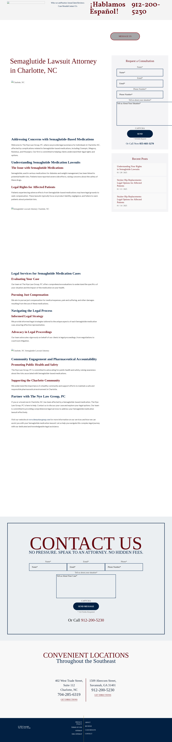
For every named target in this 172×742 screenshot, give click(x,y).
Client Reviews (78, 3)
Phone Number (139, 89)
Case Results (63, 6)
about (87, 722)
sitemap (78, 731)
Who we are (56, 3)
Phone (124, 562)
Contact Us (72, 6)
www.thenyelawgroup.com (39, 420)
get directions (69, 700)
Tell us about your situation (140, 100)
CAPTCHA (140, 128)
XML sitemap (77, 734)
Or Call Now (140, 143)
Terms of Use (76, 727)
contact (88, 734)
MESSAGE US (125, 36)
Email (140, 78)
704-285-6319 (69, 694)
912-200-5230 (92, 620)
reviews (88, 726)
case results (90, 730)
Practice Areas (66, 3)
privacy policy (78, 723)
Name (140, 67)
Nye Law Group (25, 728)
